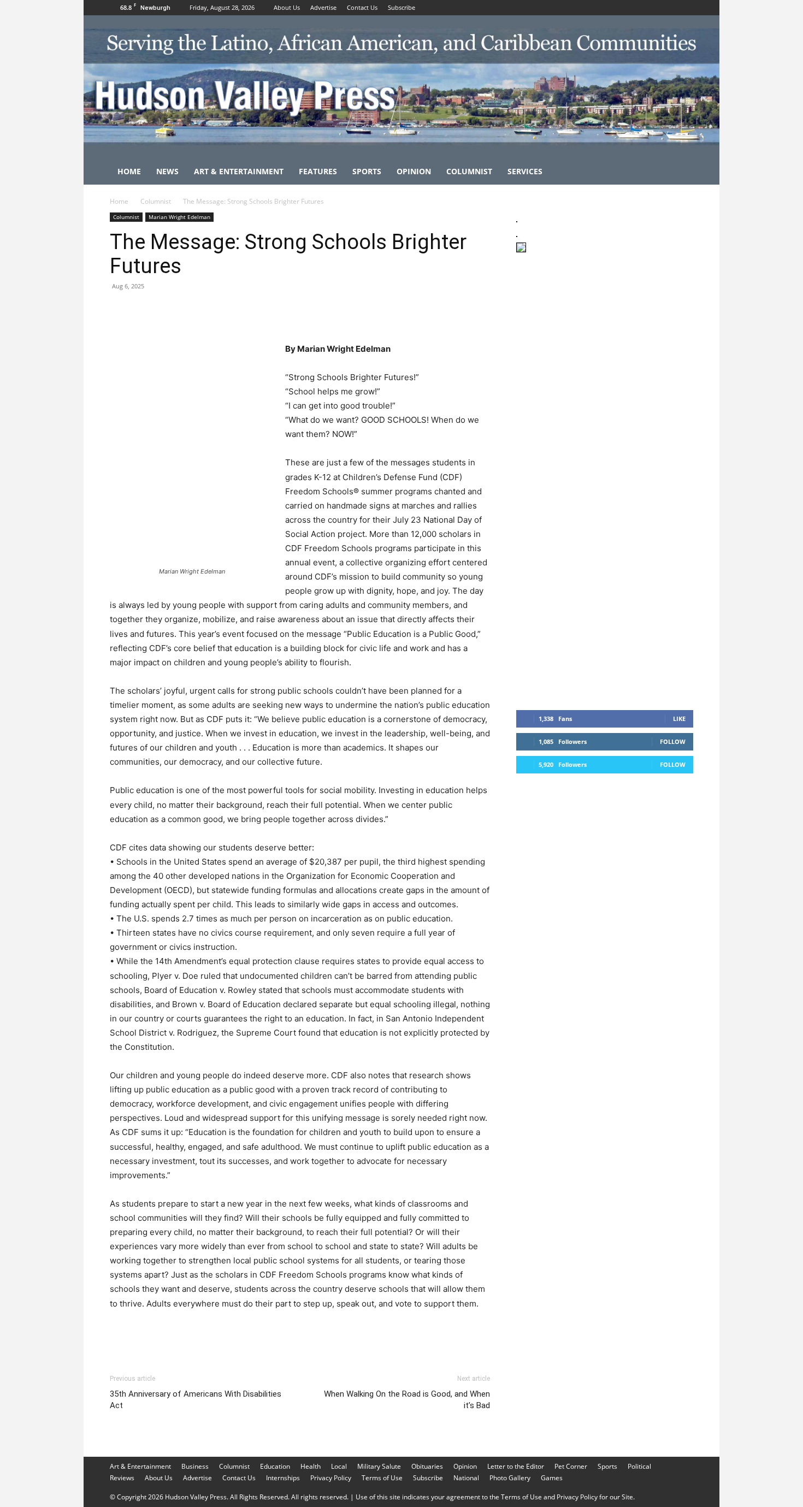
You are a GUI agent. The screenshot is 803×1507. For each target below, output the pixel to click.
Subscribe (401, 7)
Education (275, 1466)
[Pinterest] (171, 311)
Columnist (469, 171)
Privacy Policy (330, 1477)
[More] (322, 311)
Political (639, 1466)
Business (195, 1466)
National (466, 1477)
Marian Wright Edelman (179, 217)
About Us (287, 7)
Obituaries (427, 1466)
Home (129, 171)
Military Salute (379, 1466)
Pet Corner (570, 1466)
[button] (680, 172)
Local (339, 1466)
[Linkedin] (221, 311)
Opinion (414, 171)
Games (552, 1477)
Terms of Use (382, 1477)
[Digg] (297, 311)
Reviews (122, 1477)
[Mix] (271, 311)
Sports (366, 171)
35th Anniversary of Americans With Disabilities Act (195, 1399)
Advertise (323, 7)
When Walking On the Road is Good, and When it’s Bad (407, 1399)
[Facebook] (649, 7)
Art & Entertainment (239, 171)
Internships (283, 1477)
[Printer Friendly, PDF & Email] (437, 1333)
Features (318, 171)
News (167, 171)
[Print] (246, 311)
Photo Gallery (509, 1477)
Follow (673, 741)
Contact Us (362, 7)
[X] (685, 7)
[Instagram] (667, 7)
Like (679, 718)
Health (310, 1466)
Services (524, 171)
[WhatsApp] (196, 311)
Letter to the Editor (515, 1466)
